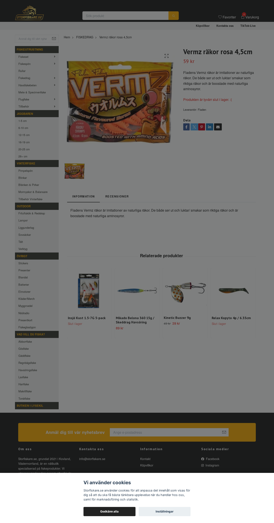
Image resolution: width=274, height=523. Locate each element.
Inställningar (165, 511)
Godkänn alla (109, 511)
